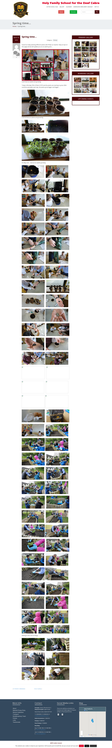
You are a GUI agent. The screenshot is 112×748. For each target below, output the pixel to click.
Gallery (62, 7)
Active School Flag (52, 7)
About (14, 708)
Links (14, 720)
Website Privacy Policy (19, 710)
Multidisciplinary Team (19, 716)
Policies (15, 718)
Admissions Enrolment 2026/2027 (83, 7)
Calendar (69, 7)
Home (14, 26)
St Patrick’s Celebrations (19, 688)
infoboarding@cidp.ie (41, 729)
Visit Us (96, 7)
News (61, 12)
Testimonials (16, 722)
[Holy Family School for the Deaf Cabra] (21, 9)
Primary (55, 40)
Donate (73, 12)
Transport (16, 714)
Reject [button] (86, 746)
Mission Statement (18, 712)
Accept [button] (81, 746)
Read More (93, 746)
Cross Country (37, 688)
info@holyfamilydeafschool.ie (42, 716)
